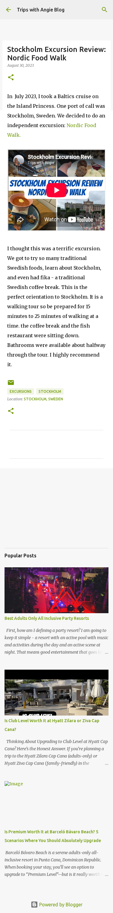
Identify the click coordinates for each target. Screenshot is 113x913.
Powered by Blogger (60, 904)
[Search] (104, 9)
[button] (10, 78)
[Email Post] (10, 385)
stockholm (50, 391)
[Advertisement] (35, 512)
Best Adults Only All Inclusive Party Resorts (47, 618)
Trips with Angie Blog (40, 9)
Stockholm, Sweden (43, 399)
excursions (21, 391)
